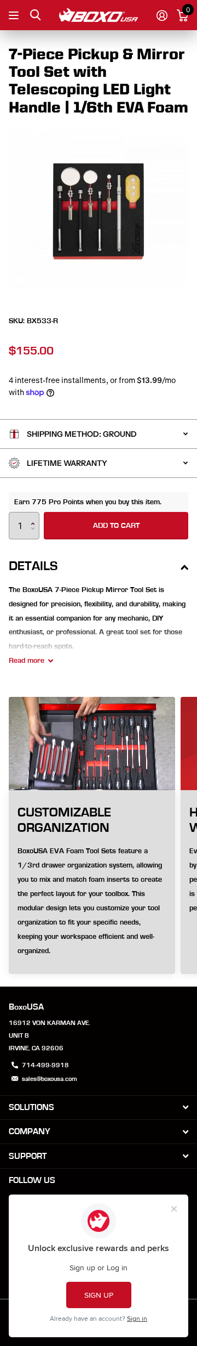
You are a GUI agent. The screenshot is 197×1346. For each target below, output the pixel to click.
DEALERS (15, 15)
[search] (35, 15)
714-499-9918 (45, 1065)
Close (98, 1107)
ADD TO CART (116, 526)
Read (26, 660)
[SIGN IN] (161, 15)
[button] (35, 516)
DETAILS (33, 566)
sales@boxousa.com (49, 1078)
